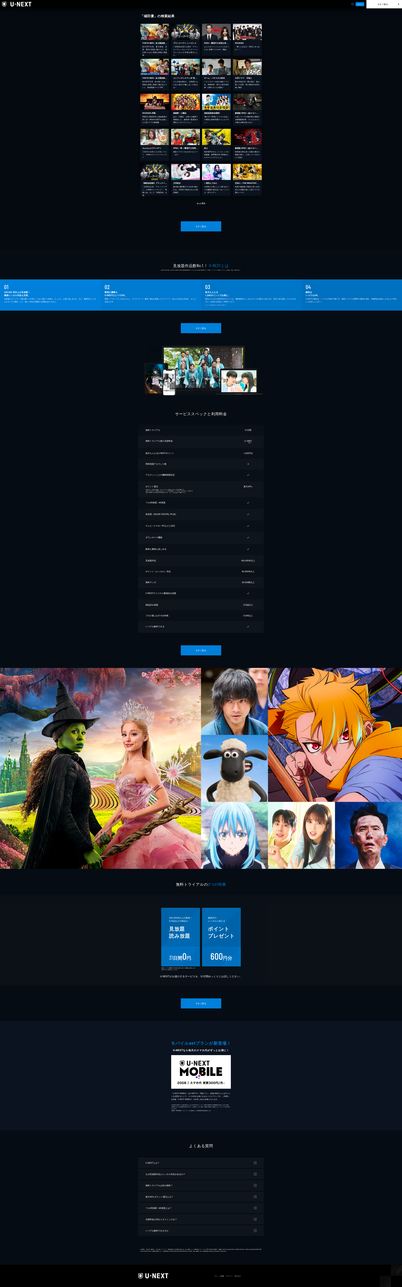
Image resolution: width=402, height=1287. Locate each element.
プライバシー (229, 1276)
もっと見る (201, 203)
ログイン (360, 4)
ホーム (216, 1276)
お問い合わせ (237, 1276)
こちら (176, 492)
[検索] (352, 4)
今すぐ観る (383, 4)
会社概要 (222, 1276)
